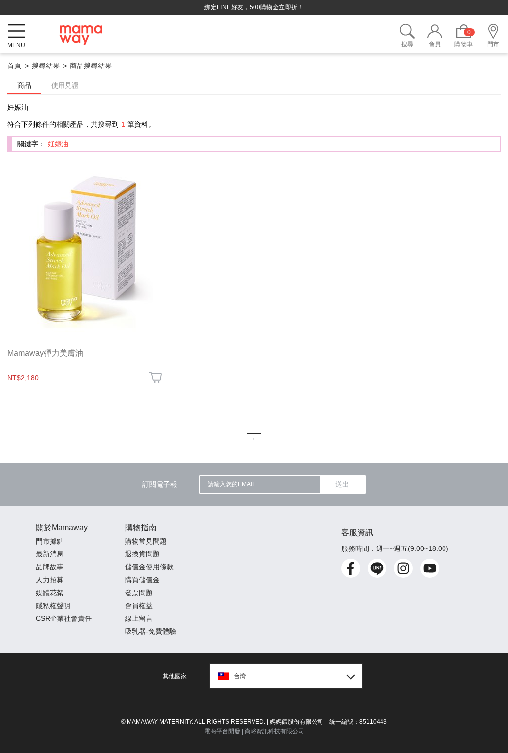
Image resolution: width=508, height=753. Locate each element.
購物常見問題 (146, 541)
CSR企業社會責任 (64, 618)
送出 (342, 484)
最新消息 (50, 554)
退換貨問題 (142, 554)
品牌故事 (50, 567)
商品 (24, 85)
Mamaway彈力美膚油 (45, 353)
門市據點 (50, 541)
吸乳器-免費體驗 (150, 631)
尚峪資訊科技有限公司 (274, 731)
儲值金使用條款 (149, 567)
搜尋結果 (46, 65)
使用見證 (65, 85)
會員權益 (139, 606)
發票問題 (139, 593)
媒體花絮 (50, 593)
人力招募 (50, 580)
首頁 (14, 65)
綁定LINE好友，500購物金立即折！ (254, 7)
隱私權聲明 (53, 606)
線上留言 (139, 618)
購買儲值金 (142, 580)
